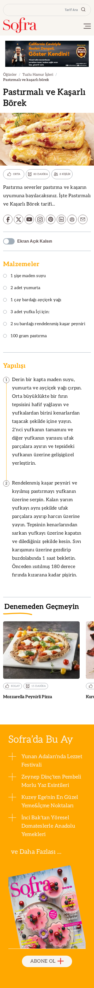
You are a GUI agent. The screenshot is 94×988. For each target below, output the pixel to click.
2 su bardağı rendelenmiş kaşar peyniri (47, 324)
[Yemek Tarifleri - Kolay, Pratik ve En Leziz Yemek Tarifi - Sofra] (20, 25)
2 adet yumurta (25, 288)
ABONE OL (43, 961)
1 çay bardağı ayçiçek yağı (35, 300)
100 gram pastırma (28, 336)
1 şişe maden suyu (28, 276)
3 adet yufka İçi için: (29, 312)
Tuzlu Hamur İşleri (37, 74)
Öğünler (10, 74)
